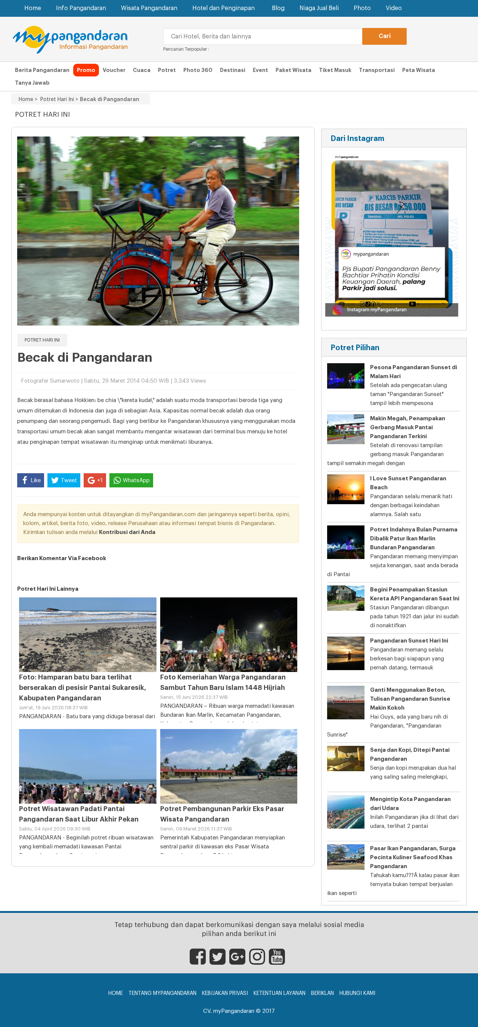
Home (32, 8)
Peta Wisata (418, 70)
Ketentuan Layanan (279, 993)
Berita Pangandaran (42, 70)
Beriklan (322, 993)
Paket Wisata (293, 70)
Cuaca (141, 70)
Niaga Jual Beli (319, 8)
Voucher (114, 70)
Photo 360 (197, 70)
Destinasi (232, 70)
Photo (362, 8)
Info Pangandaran (81, 8)
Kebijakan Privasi (225, 993)
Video (394, 8)
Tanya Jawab (32, 82)
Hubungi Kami (357, 993)
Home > (28, 99)
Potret (167, 70)
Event (260, 70)
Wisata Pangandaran (149, 8)
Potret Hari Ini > (57, 99)
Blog (278, 8)
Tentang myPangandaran (162, 993)
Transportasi (377, 70)
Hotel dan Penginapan (223, 8)
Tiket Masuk (335, 70)
